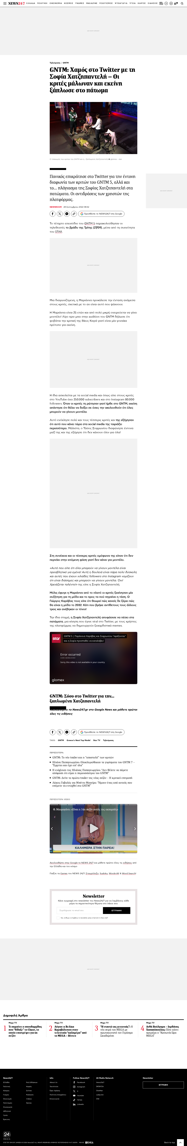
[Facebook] (52, 214)
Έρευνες (6, 1119)
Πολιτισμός (7, 1103)
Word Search (129, 873)
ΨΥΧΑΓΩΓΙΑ (121, 3)
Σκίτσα (29, 1090)
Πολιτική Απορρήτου (58, 1095)
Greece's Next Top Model (78, 740)
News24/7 (100, 1082)
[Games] (176, 3)
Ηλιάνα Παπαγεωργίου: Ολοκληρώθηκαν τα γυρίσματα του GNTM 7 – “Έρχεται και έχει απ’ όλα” (93, 763)
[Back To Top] (180, 1142)
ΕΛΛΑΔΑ (30, 3)
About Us (53, 1082)
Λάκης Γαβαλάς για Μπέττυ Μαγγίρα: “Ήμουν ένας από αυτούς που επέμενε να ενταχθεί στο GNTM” (92, 784)
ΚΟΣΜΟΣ (68, 3)
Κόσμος (6, 1090)
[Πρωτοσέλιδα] (161, 3)
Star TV (96, 740)
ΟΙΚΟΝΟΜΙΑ (56, 3)
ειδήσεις (66, 713)
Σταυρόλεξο (92, 873)
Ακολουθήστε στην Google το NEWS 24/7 (71, 863)
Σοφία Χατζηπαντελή (87, 617)
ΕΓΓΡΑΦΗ (163, 1085)
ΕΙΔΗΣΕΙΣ (153, 3)
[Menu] (5, 3)
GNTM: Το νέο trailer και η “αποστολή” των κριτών (83, 757)
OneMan (99, 1090)
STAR (58, 231)
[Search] (182, 3)
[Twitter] (60, 214)
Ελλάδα (6, 1082)
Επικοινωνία (54, 1099)
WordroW (114, 873)
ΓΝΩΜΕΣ (79, 3)
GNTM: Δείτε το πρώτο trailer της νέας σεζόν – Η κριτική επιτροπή (92, 778)
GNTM (66, 63)
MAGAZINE (91, 3)
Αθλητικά (7, 1111)
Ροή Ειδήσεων (32, 1082)
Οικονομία (7, 1099)
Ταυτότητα (54, 1086)
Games (63, 873)
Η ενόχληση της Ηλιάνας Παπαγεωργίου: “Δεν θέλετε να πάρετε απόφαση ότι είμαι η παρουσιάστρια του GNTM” (90, 771)
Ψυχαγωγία (7, 1107)
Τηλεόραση (55, 63)
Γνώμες (6, 1095)
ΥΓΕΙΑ (133, 3)
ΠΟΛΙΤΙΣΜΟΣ (106, 3)
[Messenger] (67, 214)
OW (97, 1099)
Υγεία (5, 1115)
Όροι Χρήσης (55, 1090)
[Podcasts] (171, 3)
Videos (29, 1099)
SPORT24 (99, 1086)
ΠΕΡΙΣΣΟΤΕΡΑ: (57, 753)
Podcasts (30, 1095)
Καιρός (142, 3)
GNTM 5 (89, 223)
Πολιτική (6, 1086)
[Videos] (166, 3)
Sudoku (104, 873)
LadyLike (99, 1095)
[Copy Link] (74, 214)
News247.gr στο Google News (92, 709)
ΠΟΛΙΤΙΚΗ (42, 3)
